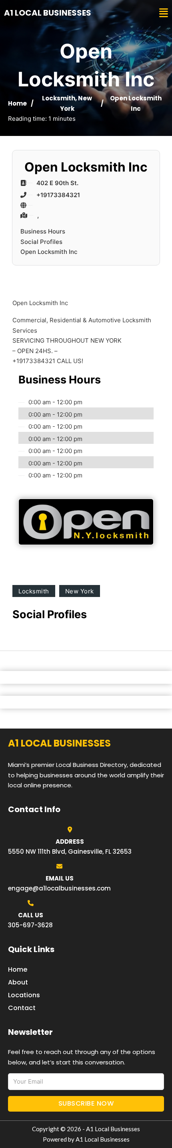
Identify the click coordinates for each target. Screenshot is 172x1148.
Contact (22, 1007)
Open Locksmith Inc (49, 252)
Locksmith (58, 98)
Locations (24, 995)
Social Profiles (41, 242)
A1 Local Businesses (47, 12)
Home (17, 103)
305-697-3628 (30, 925)
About (18, 982)
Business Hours (42, 231)
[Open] (163, 13)
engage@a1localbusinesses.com (59, 888)
